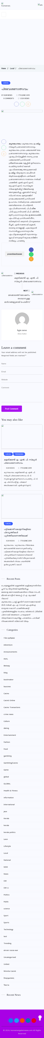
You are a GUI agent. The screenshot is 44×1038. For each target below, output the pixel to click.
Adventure (8, 645)
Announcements (10, 652)
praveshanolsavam (14, 254)
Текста (6, 985)
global (6, 777)
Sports (6, 923)
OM (5, 881)
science (7, 909)
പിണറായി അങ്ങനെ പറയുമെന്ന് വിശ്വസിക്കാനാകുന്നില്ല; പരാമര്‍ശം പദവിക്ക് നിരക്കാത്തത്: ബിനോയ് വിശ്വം (20, 618)
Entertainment (10, 735)
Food (6, 749)
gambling (7, 756)
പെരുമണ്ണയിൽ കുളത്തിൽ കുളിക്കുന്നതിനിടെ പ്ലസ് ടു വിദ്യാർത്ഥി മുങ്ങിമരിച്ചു (21, 587)
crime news (8, 714)
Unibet (6, 964)
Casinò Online (9, 701)
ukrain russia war (11, 950)
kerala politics (9, 832)
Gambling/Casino (11, 763)
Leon (6, 839)
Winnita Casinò (10, 971)
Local (12, 68)
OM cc (6, 888)
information (9, 798)
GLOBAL (7, 784)
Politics (7, 895)
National (7, 860)
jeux (5, 812)
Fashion (7, 742)
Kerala (6, 819)
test (5, 937)
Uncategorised (10, 957)
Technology (8, 930)
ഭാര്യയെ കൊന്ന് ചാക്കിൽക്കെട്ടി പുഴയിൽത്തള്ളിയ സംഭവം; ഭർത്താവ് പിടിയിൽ (21, 610)
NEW (6, 867)
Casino (6, 694)
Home (3, 68)
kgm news (10, 468)
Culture (7, 721)
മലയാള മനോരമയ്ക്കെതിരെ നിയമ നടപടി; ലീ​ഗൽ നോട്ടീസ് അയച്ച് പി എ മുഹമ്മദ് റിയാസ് (20, 595)
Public (6, 902)
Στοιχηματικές (9, 978)
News (6, 874)
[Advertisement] (22, 42)
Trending (7, 943)
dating (6, 728)
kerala (6, 825)
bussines (7, 687)
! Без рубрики (9, 638)
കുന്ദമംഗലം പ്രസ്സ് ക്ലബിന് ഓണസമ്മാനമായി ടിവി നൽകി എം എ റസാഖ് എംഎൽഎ (20, 603)
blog (5, 673)
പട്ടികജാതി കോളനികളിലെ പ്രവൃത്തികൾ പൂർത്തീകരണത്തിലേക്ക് (17, 532)
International (9, 805)
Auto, (6, 659)
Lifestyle (7, 846)
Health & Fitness (11, 791)
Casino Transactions (12, 707)
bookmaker (8, 680)
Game (6, 770)
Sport (6, 916)
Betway (7, 666)
